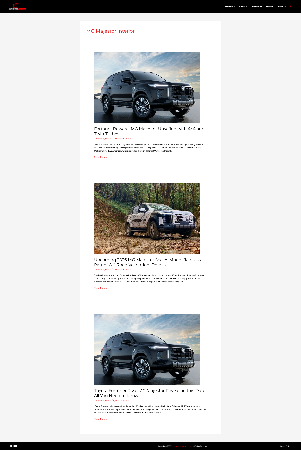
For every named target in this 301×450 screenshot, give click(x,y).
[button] (234, 6)
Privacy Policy (285, 446)
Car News (99, 138)
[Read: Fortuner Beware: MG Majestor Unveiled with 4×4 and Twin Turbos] (147, 87)
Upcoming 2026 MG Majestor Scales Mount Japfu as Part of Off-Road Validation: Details (147, 262)
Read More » (100, 157)
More (280, 6)
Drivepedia (256, 6)
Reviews (229, 6)
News (242, 6)
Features (270, 6)
